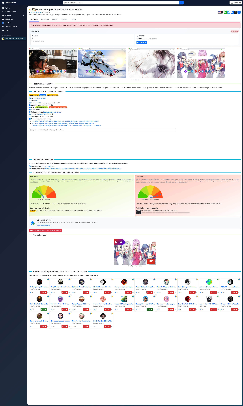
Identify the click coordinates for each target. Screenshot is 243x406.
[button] (236, 2)
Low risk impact (41, 107)
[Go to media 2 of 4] (134, 80)
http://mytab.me (36, 12)
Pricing (7, 30)
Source (54, 19)
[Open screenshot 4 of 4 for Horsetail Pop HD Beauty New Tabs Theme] (201, 63)
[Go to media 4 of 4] (138, 80)
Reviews (64, 19)
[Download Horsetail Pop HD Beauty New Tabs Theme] (187, 39)
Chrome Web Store (44, 114)
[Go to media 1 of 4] (131, 80)
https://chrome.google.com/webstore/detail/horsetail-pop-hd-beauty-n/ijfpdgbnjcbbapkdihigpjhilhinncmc (83, 168)
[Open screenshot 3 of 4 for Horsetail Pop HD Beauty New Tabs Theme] (151, 63)
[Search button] (181, 2)
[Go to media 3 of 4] (136, 80)
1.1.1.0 (39, 103)
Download (45, 19)
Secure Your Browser (43, 225)
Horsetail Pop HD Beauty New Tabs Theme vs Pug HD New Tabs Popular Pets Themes (63, 123)
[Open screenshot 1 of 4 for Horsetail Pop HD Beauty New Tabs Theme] (53, 63)
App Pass (8, 23)
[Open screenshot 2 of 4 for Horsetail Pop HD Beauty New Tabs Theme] (102, 63)
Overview (34, 19)
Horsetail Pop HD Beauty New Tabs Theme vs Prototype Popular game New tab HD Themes (65, 121)
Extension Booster (11, 26)
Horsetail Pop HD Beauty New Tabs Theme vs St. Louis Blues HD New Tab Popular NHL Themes (66, 126)
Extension (47, 12)
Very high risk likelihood (58, 107)
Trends (73, 19)
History (7, 35)
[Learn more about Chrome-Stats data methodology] (53, 114)
